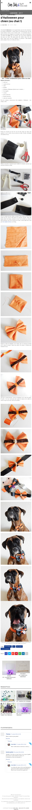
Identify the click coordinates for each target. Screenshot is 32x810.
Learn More (13, 13)
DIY (14, 646)
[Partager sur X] (9, 653)
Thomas (8, 734)
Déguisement (8, 646)
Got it (21, 13)
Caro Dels (4, 25)
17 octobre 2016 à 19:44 (21, 744)
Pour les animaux (5, 648)
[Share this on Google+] (12, 653)
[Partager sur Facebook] (6, 653)
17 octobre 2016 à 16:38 (16, 734)
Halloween (19, 646)
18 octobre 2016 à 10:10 (21, 765)
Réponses (10, 741)
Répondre (8, 738)
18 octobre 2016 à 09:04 (19, 752)
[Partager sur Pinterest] (26, 653)
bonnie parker (9, 752)
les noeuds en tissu (7, 221)
